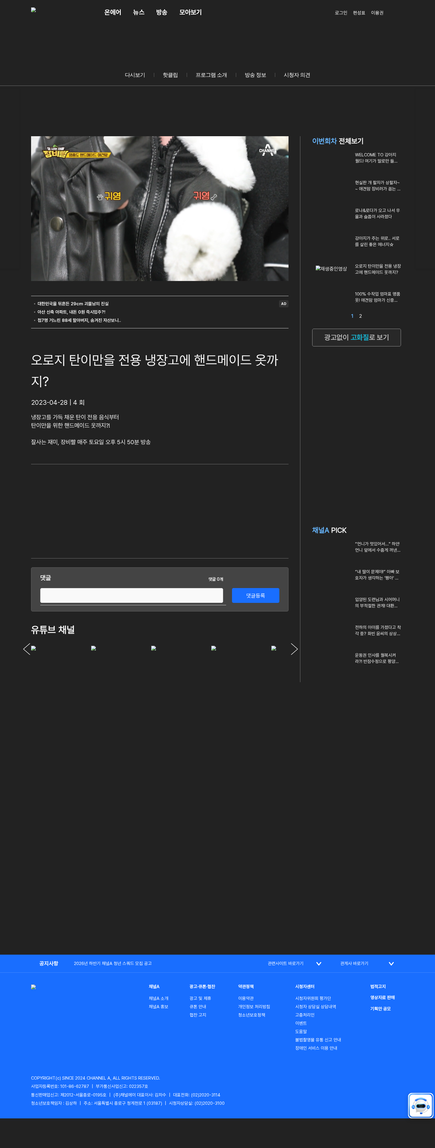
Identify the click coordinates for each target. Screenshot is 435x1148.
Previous (26, 649)
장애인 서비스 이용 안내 (316, 1048)
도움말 (301, 1031)
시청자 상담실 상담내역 (315, 1006)
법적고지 (378, 986)
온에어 (112, 12)
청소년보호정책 (251, 1015)
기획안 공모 (380, 1008)
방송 (161, 12)
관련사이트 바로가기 (286, 963)
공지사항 (48, 963)
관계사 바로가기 (354, 963)
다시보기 (135, 75)
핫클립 (170, 75)
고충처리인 (305, 1015)
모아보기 (190, 12)
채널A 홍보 (158, 1006)
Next (294, 649)
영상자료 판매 (382, 997)
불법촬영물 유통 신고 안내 (318, 1040)
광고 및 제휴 (200, 998)
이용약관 (246, 998)
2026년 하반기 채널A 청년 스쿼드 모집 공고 (113, 963)
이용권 (377, 13)
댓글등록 (255, 596)
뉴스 (138, 12)
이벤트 (301, 1023)
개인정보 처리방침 (254, 1006)
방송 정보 (255, 75)
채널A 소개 (158, 998)
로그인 (341, 13)
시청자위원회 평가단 (313, 998)
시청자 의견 (297, 75)
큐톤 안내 (198, 1006)
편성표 (359, 13)
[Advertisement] (244, 510)
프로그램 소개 (211, 75)
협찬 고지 (198, 1015)
